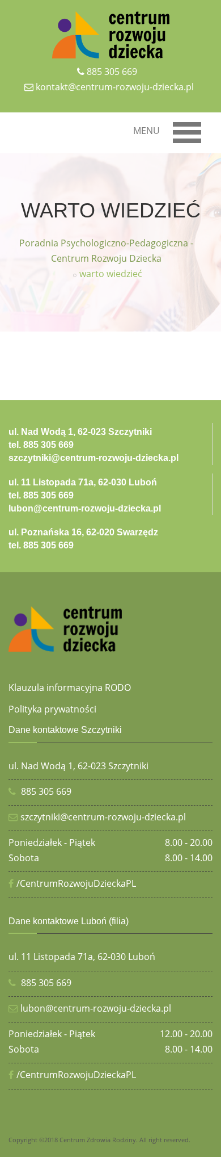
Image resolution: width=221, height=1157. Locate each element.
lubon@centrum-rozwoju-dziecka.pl (95, 1008)
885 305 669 (112, 71)
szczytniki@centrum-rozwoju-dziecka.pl (103, 817)
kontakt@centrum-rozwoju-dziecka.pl (115, 87)
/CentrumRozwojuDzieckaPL (76, 883)
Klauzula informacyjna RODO (69, 687)
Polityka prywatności (52, 709)
